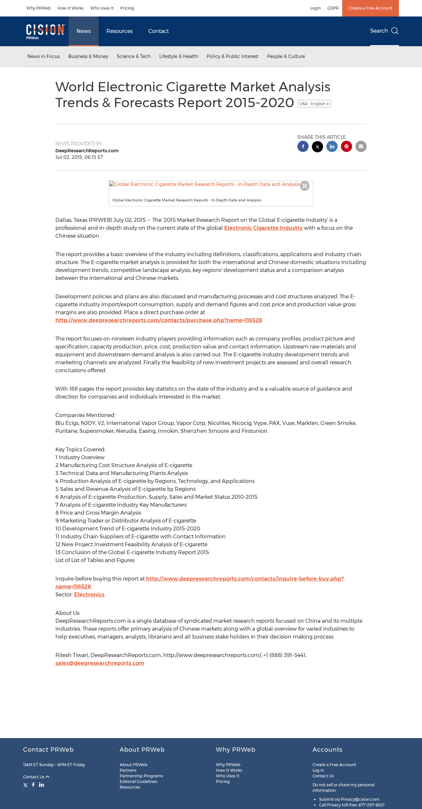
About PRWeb (133, 764)
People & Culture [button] (286, 56)
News (83, 31)
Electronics (89, 594)
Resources (119, 31)
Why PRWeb (38, 8)
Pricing (127, 8)
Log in (318, 770)
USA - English (312, 103)
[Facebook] (33, 784)
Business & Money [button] (88, 56)
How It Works (70, 8)
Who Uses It (102, 8)
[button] (211, 184)
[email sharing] (361, 147)
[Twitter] (26, 784)
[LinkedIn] (41, 784)
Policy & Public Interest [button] (232, 56)
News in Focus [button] (43, 56)
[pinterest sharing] (346, 147)
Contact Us (34, 776)
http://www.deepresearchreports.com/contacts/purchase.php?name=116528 (158, 320)
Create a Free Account (370, 8)
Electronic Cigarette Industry (263, 228)
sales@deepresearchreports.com (99, 663)
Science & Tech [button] (134, 56)
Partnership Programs (141, 775)
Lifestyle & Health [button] (178, 56)
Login (315, 8)
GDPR (333, 8)
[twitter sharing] (317, 147)
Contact (158, 31)
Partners (128, 770)
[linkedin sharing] (332, 147)
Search (379, 31)
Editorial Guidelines (138, 781)
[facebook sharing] (303, 147)
